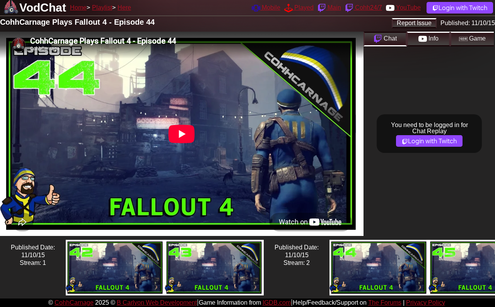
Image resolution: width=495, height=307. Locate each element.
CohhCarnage (74, 302)
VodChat (42, 7)
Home (78, 7)
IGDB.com (277, 302)
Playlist (102, 7)
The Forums (384, 302)
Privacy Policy (425, 302)
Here (124, 7)
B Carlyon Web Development (157, 302)
